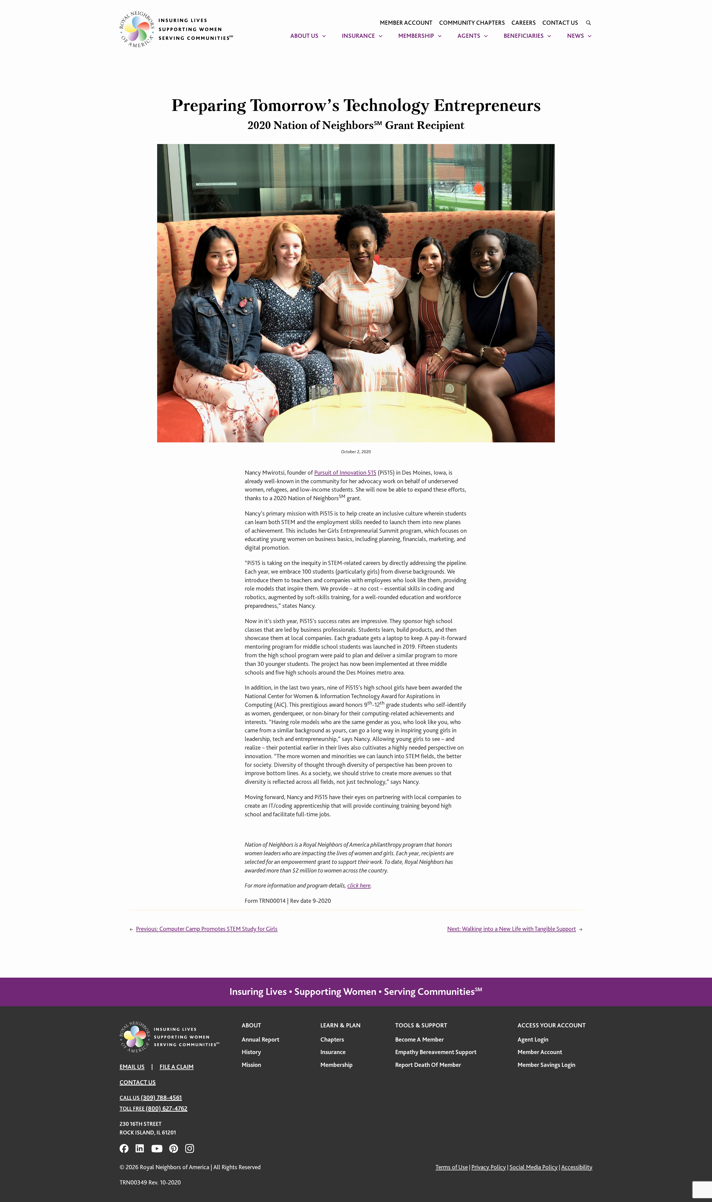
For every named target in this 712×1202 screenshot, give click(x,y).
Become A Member (419, 1039)
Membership (416, 35)
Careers (523, 22)
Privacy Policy (488, 1167)
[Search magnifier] (588, 23)
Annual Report (260, 1039)
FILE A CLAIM (177, 1066)
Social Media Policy (534, 1167)
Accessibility (576, 1167)
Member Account (406, 22)
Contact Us (560, 22)
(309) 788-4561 (161, 1097)
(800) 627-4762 (166, 1108)
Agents (469, 35)
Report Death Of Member (428, 1064)
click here (358, 885)
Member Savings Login (546, 1064)
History (251, 1052)
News (575, 35)
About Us (304, 35)
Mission (251, 1064)
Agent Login (533, 1039)
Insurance (358, 35)
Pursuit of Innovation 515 (345, 472)
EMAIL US (132, 1066)
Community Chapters (472, 22)
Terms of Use (452, 1167)
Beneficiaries (524, 35)
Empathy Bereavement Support (435, 1052)
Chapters (332, 1039)
